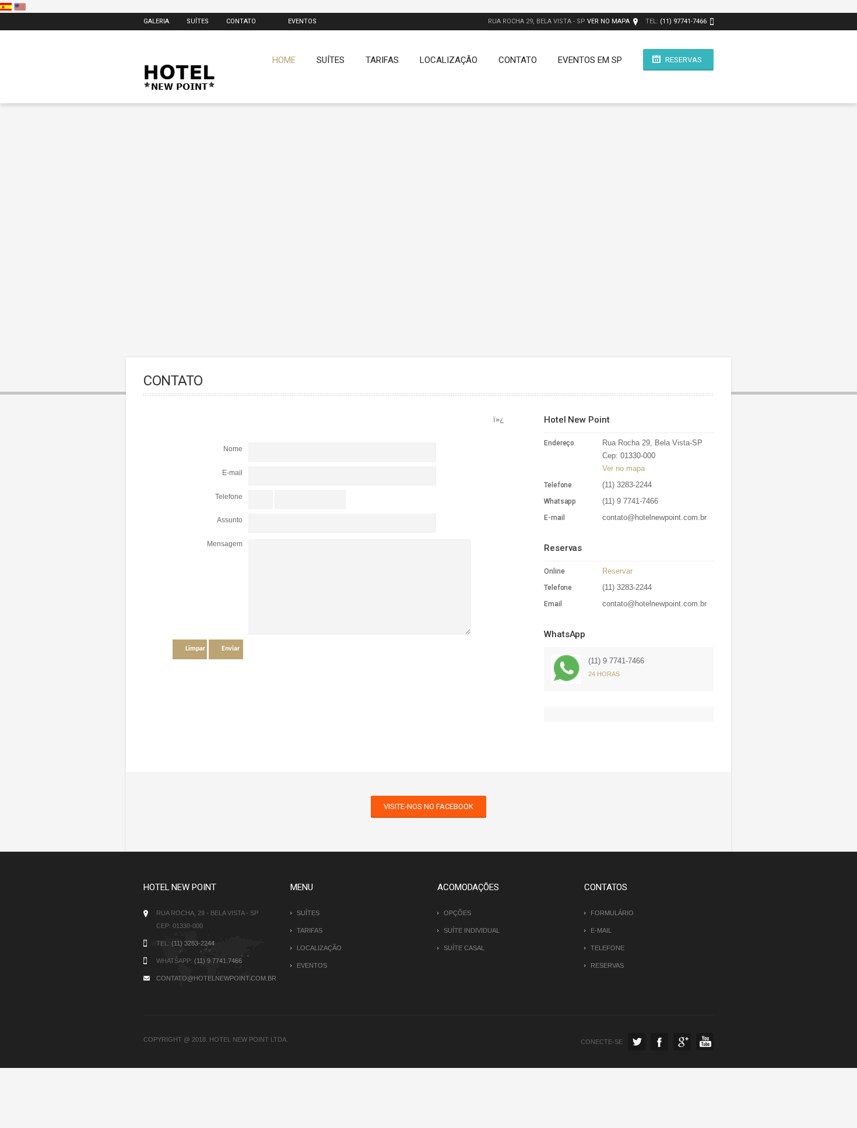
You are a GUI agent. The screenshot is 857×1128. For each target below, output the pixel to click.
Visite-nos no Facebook (428, 806)
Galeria (156, 21)
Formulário (612, 912)
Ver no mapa (608, 21)
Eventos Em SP (590, 60)
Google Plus (682, 1041)
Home (284, 60)
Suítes (198, 21)
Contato (241, 21)
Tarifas (382, 60)
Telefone (607, 947)
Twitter (636, 1041)
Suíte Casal (464, 947)
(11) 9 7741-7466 (616, 660)
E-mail (601, 930)
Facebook (659, 1041)
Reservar (617, 571)
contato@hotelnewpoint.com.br (216, 978)
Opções (457, 912)
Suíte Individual (472, 930)
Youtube (705, 1041)
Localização (448, 60)
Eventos (301, 21)
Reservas (683, 59)
